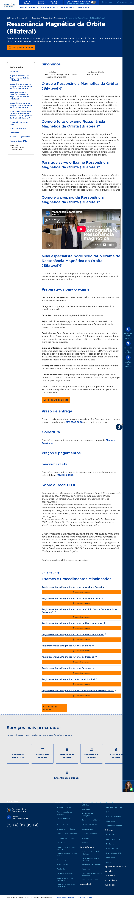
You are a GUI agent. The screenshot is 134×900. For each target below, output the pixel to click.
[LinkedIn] (15, 825)
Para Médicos (48, 7)
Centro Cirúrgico (113, 816)
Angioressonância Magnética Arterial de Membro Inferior (72, 623)
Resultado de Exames (91, 864)
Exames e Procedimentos (63, 824)
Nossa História (112, 803)
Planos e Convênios (65, 838)
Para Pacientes (27, 7)
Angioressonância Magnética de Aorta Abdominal (69, 679)
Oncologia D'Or (113, 839)
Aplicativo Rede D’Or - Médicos (92, 853)
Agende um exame (82, 592)
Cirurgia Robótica (89, 824)
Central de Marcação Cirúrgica (66, 885)
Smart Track (62, 843)
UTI (107, 812)
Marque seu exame (22, 47)
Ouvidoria (110, 876)
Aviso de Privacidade (65, 897)
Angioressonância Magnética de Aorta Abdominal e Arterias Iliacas (78, 691)
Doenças (85, 838)
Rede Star (110, 844)
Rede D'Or (110, 835)
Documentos (87, 869)
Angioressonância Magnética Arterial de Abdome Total (71, 598)
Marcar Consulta (28, 2)
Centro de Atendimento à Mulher (92, 804)
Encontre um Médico (66, 829)
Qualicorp (110, 857)
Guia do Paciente (89, 833)
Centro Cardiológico (91, 820)
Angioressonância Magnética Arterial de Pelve (67, 646)
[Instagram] (22, 825)
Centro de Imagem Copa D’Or (65, 879)
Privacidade (111, 880)
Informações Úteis (114, 807)
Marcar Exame (41, 2)
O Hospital (66, 7)
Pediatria (61, 869)
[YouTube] (36, 825)
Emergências (87, 829)
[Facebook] (9, 825)
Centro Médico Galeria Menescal (67, 854)
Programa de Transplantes (87, 815)
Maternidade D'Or (114, 853)
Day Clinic (86, 809)
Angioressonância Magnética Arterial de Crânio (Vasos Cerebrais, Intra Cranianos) (80, 610)
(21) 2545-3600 (54, 2)
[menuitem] (14, 71)
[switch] (81, 2)
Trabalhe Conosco (114, 825)
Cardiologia (62, 860)
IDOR (108, 862)
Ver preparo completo (56, 400)
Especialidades (63, 818)
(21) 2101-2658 (19, 811)
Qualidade (110, 821)
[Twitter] (29, 825)
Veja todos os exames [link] (50, 708)
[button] (121, 424)
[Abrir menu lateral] (131, 2)
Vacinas (85, 843)
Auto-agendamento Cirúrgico (90, 859)
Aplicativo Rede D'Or (115, 867)
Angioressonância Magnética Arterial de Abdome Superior (73, 587)
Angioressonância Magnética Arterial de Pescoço (68, 657)
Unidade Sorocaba (65, 873)
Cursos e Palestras (90, 880)
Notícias (109, 871)
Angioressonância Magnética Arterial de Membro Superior (73, 635)
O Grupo (82, 7)
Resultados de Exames (67, 833)
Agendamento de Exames (64, 813)
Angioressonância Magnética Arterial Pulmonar (67, 668)
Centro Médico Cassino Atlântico (67, 848)
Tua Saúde (110, 885)
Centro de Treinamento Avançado (92, 874)
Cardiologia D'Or (113, 848)
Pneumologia (62, 864)
